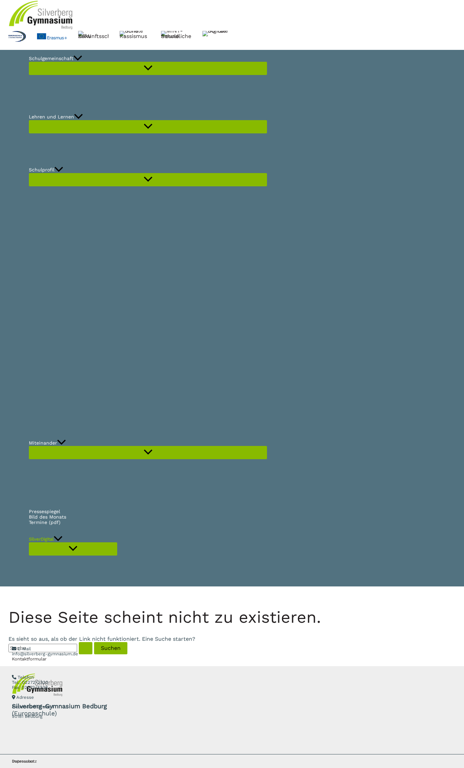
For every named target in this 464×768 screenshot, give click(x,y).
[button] (77, 58)
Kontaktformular (29, 658)
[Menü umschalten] (148, 68)
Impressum (23, 761)
